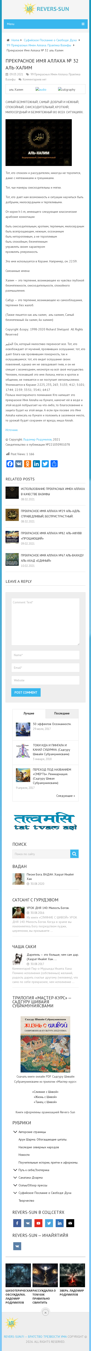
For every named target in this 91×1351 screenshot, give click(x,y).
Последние (62, 713)
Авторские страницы (32, 1132)
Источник (12, 430)
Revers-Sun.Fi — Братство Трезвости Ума (35, 1337)
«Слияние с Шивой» (45, 1092)
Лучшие (29, 713)
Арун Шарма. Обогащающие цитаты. (43, 1139)
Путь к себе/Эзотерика (34, 1170)
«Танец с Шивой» (45, 1102)
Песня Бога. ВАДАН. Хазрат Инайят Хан (50, 876)
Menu (10, 24)
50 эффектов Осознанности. (52, 724)
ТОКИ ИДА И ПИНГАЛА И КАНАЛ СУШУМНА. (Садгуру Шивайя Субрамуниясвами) (51, 749)
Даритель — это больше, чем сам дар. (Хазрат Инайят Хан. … (53, 957)
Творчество (26, 1201)
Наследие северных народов (39, 1147)
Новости (24, 1155)
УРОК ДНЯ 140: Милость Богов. (48, 908)
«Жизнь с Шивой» (45, 1097)
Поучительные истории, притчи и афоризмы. (48, 1162)
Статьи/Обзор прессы (33, 1185)
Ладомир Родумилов (37, 439)
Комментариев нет (34, 79)
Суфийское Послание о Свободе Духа (45, 1193)
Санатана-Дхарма (31, 1177)
